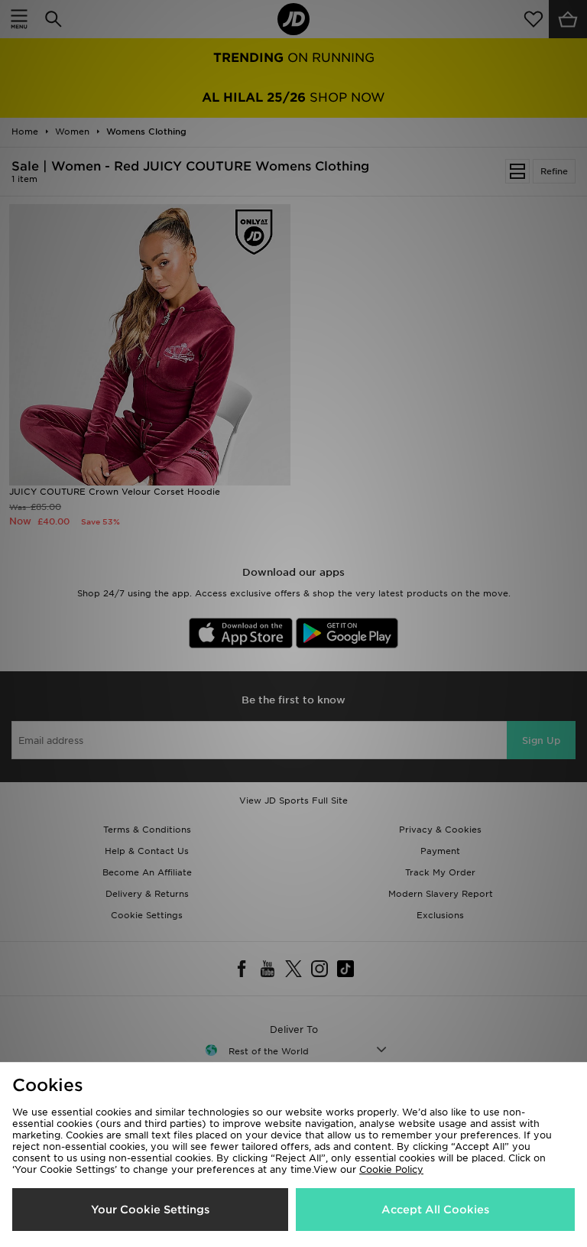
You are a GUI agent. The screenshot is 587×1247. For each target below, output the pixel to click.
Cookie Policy (391, 1169)
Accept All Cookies (435, 1209)
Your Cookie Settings (150, 1209)
